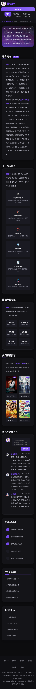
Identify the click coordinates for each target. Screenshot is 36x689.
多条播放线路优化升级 (12, 585)
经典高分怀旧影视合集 (17, 558)
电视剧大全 (26, 14)
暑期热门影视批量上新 (12, 579)
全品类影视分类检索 (12, 629)
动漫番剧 (18, 16)
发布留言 (25, 449)
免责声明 (14, 661)
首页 (7, 14)
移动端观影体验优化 (12, 597)
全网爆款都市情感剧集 (17, 537)
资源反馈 (14, 667)
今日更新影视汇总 (11, 617)
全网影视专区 (9, 21)
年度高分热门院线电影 (17, 529)
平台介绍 (6, 661)
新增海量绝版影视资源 (12, 591)
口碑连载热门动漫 (16, 551)
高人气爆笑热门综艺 (16, 544)
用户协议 (30, 661)
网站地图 (22, 667)
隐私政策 (22, 661)
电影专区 (16, 14)
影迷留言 (27, 16)
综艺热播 (8, 16)
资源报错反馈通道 (11, 635)
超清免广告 (18, 9)
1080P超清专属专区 (11, 623)
